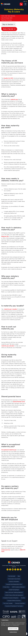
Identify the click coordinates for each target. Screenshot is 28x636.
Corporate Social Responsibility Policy (14, 584)
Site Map (23, 597)
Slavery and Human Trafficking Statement (14, 592)
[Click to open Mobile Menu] (25, 4)
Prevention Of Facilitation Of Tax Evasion (14, 606)
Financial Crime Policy (20, 603)
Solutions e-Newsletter (14, 581)
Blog (19, 576)
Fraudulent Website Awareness (14, 600)
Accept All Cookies (13, 628)
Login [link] (24, 1)
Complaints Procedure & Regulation (10, 597)
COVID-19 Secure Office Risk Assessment (14, 595)
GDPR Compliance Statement (18, 587)
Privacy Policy (6, 587)
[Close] (24, 620)
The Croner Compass (7, 603)
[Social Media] (7, 569)
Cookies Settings (13, 632)
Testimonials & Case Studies (14, 578)
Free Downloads (11, 576)
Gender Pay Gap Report (14, 589)
